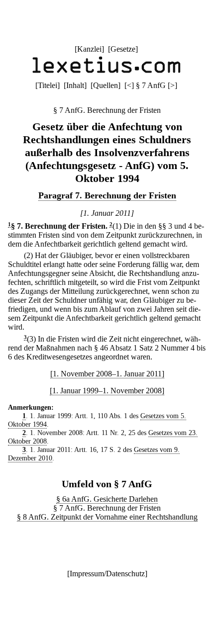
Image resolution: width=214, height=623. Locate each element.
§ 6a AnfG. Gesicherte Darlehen (107, 499)
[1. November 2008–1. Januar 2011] (107, 373)
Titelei (47, 85)
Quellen (105, 85)
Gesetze (122, 49)
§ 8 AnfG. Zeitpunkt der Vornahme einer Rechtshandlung (107, 517)
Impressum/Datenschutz (107, 573)
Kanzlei (89, 49)
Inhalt (75, 85)
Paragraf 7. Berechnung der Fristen (107, 195)
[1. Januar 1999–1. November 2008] (107, 390)
